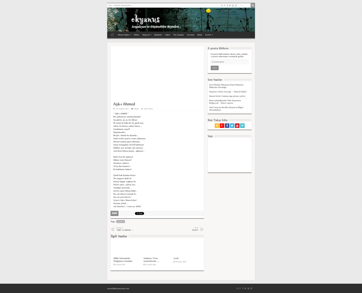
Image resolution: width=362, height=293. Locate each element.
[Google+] (225, 5)
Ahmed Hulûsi (123, 35)
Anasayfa (112, 34)
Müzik (199, 35)
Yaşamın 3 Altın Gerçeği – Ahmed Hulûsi (227, 91)
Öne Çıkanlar (178, 35)
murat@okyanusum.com (118, 288)
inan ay (121, 222)
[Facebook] (227, 5)
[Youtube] (233, 5)
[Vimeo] (236, 5)
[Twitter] (230, 5)
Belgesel (146, 35)
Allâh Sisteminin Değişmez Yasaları (122, 259)
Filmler (136, 35)
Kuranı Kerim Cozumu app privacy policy (227, 96)
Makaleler (158, 35)
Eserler (208, 35)
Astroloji (190, 35)
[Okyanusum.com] (181, 20)
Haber (167, 35)
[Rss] (222, 5)
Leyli (176, 258)
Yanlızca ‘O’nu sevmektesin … (151, 259)
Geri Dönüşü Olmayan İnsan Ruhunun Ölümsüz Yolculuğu (226, 85)
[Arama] (253, 5)
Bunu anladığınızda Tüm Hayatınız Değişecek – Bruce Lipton (225, 101)
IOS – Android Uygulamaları (120, 5)
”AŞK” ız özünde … (124, 229)
